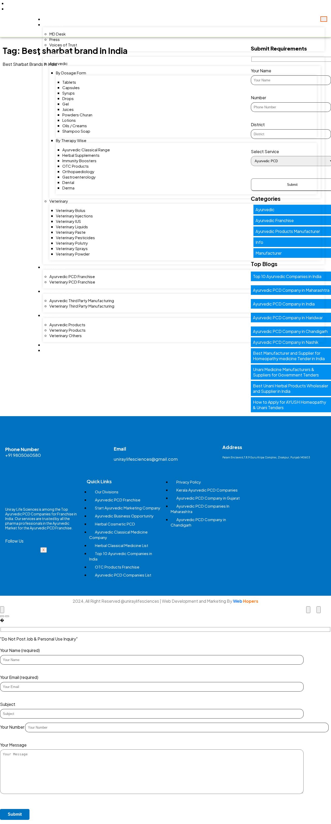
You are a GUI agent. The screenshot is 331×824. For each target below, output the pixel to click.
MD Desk (57, 33)
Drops (68, 98)
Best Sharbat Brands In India (30, 64)
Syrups (68, 92)
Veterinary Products (67, 330)
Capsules (71, 87)
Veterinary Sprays (72, 248)
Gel (65, 103)
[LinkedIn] (304, 6)
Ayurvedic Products (67, 324)
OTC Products (75, 166)
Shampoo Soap (76, 131)
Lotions (69, 120)
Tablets (69, 82)
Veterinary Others (65, 335)
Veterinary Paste (71, 232)
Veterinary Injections (74, 215)
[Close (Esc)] (2, 609)
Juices (68, 109)
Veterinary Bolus (70, 210)
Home (51, 19)
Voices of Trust (63, 44)
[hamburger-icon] (323, 19)
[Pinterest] (313, 6)
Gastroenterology (79, 176)
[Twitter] (295, 6)
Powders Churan (77, 114)
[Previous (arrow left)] (2, 616)
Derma (68, 187)
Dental (68, 182)
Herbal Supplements (81, 155)
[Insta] (37, 557)
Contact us (57, 345)
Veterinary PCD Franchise (72, 281)
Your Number (12, 727)
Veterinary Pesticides (75, 237)
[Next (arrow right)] (7, 616)
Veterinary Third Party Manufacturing (81, 305)
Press (54, 39)
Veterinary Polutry (72, 242)
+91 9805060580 (23, 455)
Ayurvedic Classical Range (86, 149)
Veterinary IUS (68, 221)
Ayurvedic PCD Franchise (72, 276)
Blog (51, 350)
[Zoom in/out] (319, 609)
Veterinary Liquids (72, 226)
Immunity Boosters (79, 160)
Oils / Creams (74, 125)
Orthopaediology (78, 171)
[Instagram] (323, 6)
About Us (55, 24)
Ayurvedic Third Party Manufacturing (81, 300)
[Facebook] (286, 6)
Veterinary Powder (73, 253)
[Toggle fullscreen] (308, 609)
